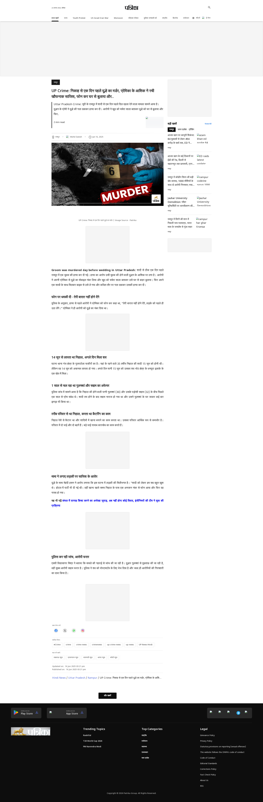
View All (208, 124)
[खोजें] (209, 7)
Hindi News (59, 678)
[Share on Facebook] (56, 630)
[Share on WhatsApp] (74, 630)
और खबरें (107, 695)
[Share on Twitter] (65, 630)
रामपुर (56, 82)
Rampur (92, 678)
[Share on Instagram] (82, 630)
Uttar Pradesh (76, 678)
